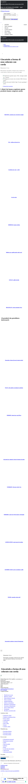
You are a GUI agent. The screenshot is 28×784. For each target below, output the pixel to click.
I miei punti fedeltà (7, 751)
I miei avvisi (6, 750)
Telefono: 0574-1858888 (9, 7)
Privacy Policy (6, 718)
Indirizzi (5, 745)
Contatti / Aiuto (6, 726)
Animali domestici (8, 701)
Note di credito (6, 744)
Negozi (5, 724)
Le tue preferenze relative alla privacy (15, 779)
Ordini (4, 742)
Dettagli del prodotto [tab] (8, 86)
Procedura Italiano (7, 731)
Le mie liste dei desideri (8, 748)
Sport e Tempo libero (9, 707)
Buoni (4, 747)
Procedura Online (7, 734)
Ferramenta (6, 709)
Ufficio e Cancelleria (9, 702)
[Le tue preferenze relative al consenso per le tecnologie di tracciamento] (25, 781)
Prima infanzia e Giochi (9, 698)
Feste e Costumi (7, 699)
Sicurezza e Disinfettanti (9, 705)
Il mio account (14, 19)
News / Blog (6, 723)
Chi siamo (5, 721)
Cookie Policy (6, 720)
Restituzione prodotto (8, 740)
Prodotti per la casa (8, 694)
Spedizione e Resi (7, 715)
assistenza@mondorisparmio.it (7, 688)
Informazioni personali (8, 739)
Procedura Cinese (7, 732)
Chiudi (25, 24)
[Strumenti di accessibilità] (5, 781)
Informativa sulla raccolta (9, 781)
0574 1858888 (4, 690)
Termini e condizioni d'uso (9, 717)
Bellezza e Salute (8, 696)
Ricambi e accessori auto (9, 710)
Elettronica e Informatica (9, 704)
